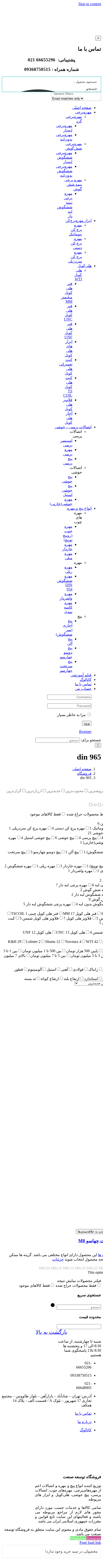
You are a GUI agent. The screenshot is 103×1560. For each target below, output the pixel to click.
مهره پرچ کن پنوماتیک (75, 229)
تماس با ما (83, 1413)
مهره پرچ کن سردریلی (75, 256)
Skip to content (89, 4)
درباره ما (85, 1422)
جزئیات (58, 1259)
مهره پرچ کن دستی (76, 243)
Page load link (90, 1542)
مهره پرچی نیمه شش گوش (73, 184)
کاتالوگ (86, 1430)
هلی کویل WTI (78, 274)
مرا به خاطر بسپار (72, 715)
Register (85, 732)
